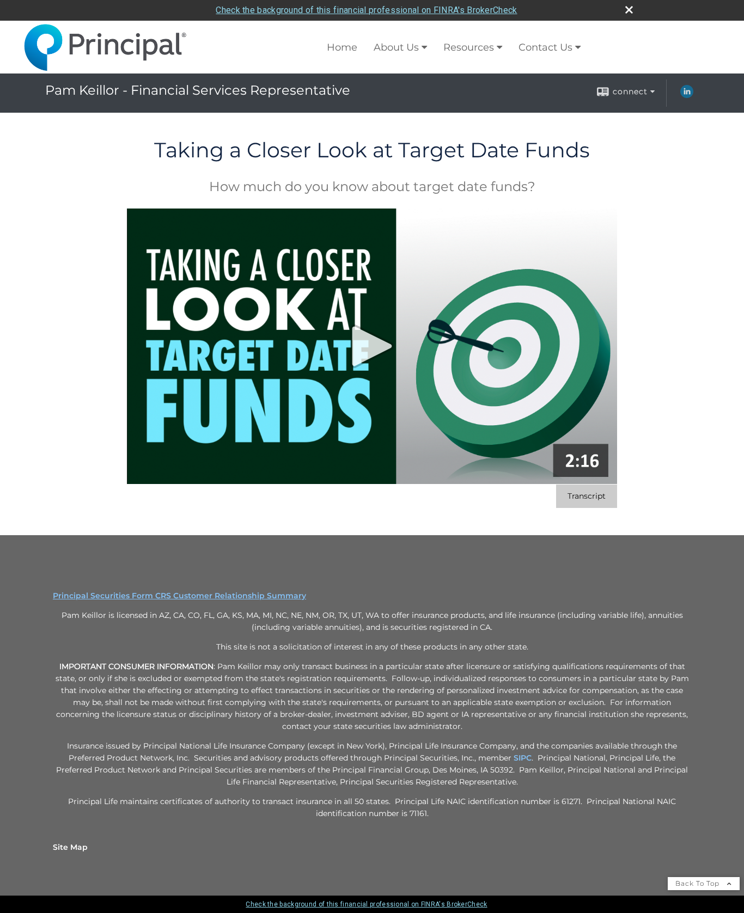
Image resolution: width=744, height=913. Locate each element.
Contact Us (545, 47)
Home (342, 47)
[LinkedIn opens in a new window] (686, 95)
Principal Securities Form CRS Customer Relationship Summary (179, 596)
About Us (396, 47)
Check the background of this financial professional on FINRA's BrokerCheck (366, 10)
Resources (468, 47)
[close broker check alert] (629, 9)
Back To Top (698, 883)
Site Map (70, 847)
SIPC (523, 758)
